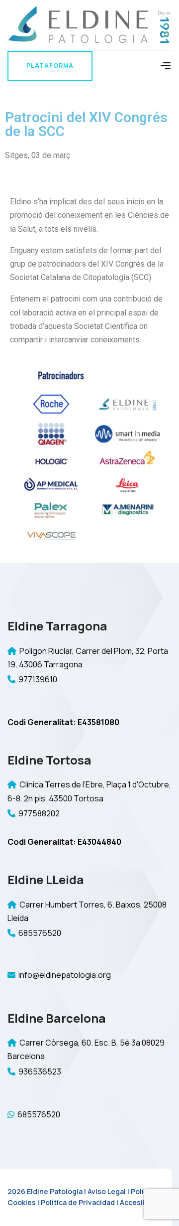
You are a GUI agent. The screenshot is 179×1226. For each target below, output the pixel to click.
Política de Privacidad (78, 1202)
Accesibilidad (143, 1202)
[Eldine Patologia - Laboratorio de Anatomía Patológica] (89, 24)
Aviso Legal (107, 1191)
